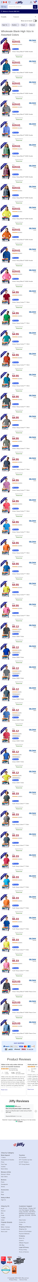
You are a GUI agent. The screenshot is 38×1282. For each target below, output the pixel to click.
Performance (16, 631)
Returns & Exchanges (25, 1231)
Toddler (3, 1217)
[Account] (31, 2)
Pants (2, 1182)
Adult (2, 1208)
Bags (2, 1194)
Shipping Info (23, 1229)
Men (2, 1213)
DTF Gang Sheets (24, 1164)
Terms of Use (23, 1279)
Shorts (3, 1186)
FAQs (20, 1224)
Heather (14, 25)
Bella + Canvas (5, 1227)
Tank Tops (4, 1164)
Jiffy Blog (21, 1245)
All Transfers (22, 1157)
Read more (4, 1089)
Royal (23, 25)
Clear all (32, 25)
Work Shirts (4, 1169)
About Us (21, 1238)
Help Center (22, 1220)
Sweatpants (4, 1184)
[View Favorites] (9, 2)
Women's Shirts (5, 1174)
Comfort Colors (5, 1229)
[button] (4, 6)
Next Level (4, 1231)
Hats (2, 1192)
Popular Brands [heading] (6, 1222)
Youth (2, 1215)
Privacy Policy (23, 1249)
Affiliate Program (24, 1242)
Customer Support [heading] (25, 1206)
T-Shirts (3, 1157)
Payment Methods (24, 1233)
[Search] (35, 7)
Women (3, 1211)
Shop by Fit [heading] (5, 1206)
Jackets (3, 1166)
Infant (2, 1220)
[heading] (19, 534)
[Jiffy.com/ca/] (19, 1145)
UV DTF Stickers (24, 1162)
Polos (2, 1162)
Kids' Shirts (4, 1176)
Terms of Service (24, 1252)
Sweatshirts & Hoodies (7, 1159)
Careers (21, 1240)
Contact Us (22, 1222)
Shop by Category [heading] (7, 1153)
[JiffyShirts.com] (19, 2)
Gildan (3, 1224)
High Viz (4, 25)
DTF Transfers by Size (25, 1159)
